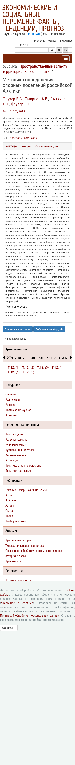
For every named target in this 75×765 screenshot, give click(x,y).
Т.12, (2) (28, 367)
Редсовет (11, 405)
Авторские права (15, 556)
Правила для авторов (18, 540)
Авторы (26, 146)
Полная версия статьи (17, 329)
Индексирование (15, 455)
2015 (41, 358)
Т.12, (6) (28, 371)
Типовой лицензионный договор (25, 546)
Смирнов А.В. (36, 98)
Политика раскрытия (18, 471)
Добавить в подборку (48, 329)
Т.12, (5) (14, 372)
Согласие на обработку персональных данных (33, 551)
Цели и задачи (14, 434)
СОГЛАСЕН (8, 627)
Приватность (13, 561)
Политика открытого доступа (23, 465)
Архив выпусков (16, 349)
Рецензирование (15, 445)
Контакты (11, 415)
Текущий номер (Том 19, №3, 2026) (26, 490)
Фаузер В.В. (13, 98)
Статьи (9, 511)
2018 (18, 358)
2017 (26, 358)
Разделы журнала (16, 440)
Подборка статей (15, 521)
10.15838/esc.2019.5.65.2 (22, 138)
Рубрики (10, 500)
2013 (57, 358)
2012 (65, 358)
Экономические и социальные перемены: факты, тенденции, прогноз (33, 18)
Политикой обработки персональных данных (29, 615)
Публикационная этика (19, 450)
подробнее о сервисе (17, 603)
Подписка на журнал (18, 410)
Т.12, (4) (57, 367)
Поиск (9, 516)
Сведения (11, 394)
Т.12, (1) (14, 367)
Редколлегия (13, 400)
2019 (10, 358)
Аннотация (11, 146)
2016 (33, 358)
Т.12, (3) (43, 367)
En (70, 49)
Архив (9, 495)
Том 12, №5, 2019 (14, 111)
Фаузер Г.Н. (20, 104)
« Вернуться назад (15, 338)
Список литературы (46, 146)
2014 (49, 358)
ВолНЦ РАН (33, 34)
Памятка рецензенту (18, 580)
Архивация (11, 460)
